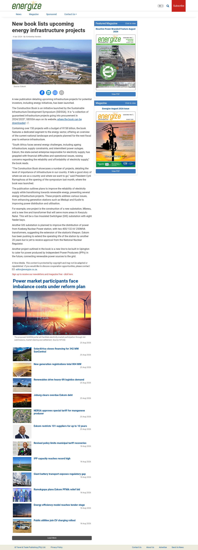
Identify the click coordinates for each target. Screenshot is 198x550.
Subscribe (178, 5)
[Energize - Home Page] (30, 6)
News (18, 14)
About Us (150, 547)
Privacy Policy (56, 547)
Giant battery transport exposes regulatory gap (60, 474)
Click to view (130, 23)
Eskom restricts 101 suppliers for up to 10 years (60, 426)
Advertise (163, 547)
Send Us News (178, 547)
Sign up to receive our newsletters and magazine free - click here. (42, 274)
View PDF (116, 94)
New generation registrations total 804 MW (57, 364)
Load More (51, 538)
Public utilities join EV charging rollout (54, 520)
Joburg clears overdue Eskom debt (53, 395)
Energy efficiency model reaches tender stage (59, 504)
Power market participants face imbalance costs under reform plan (49, 283)
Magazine (34, 14)
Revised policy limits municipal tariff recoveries (60, 443)
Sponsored (51, 14)
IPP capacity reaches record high (52, 458)
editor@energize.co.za (26, 269)
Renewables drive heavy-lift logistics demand (59, 379)
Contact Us (69, 14)
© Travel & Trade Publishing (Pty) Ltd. (30, 547)
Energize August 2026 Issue (115, 108)
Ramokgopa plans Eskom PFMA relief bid (57, 489)
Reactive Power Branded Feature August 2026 (116, 30)
